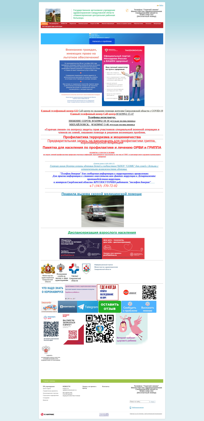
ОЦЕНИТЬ (49, 355)
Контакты (148, 23)
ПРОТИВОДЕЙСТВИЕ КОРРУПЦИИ (52, 26)
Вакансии (45, 400)
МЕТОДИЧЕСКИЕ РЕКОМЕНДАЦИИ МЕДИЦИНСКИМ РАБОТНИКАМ (71, 394)
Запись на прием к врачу (124, 23)
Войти (161, 5)
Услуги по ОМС (94, 23)
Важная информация (108, 23)
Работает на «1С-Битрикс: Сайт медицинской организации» (146, 413)
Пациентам (73, 23)
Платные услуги (83, 23)
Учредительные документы (50, 391)
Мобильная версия (138, 407)
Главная (44, 23)
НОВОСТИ (64, 23)
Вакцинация (157, 23)
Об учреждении (53, 23)
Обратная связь (138, 23)
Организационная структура (50, 393)
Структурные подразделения (51, 395)
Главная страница (49, 381)
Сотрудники (46, 397)
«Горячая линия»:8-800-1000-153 (104, 163)
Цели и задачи (47, 388)
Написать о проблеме (102, 41)
